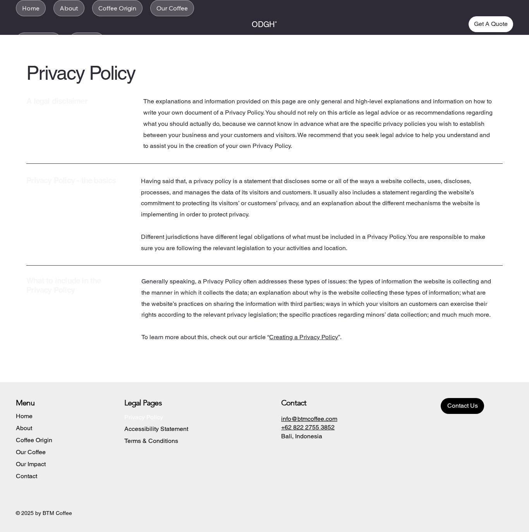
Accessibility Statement (156, 428)
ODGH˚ (264, 24)
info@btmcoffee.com (309, 418)
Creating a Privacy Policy (303, 337)
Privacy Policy (143, 417)
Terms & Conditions (151, 440)
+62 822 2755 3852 (308, 427)
